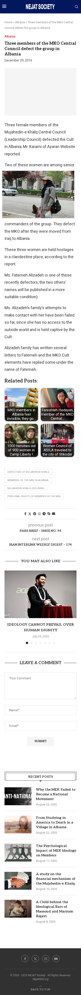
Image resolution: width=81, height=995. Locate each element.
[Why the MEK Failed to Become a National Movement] (18, 796)
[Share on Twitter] (29, 514)
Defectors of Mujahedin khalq (28, 472)
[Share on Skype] (48, 513)
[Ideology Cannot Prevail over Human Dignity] (40, 594)
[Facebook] (25, 958)
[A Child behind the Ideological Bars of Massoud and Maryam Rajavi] (18, 909)
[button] (8, 607)
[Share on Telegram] (44, 513)
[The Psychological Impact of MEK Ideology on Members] (18, 853)
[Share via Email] (53, 513)
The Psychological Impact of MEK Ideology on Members (56, 850)
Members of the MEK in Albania (27, 480)
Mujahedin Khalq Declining (25, 488)
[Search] (76, 7)
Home (8, 22)
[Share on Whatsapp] (39, 513)
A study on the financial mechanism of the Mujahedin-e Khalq (55, 878)
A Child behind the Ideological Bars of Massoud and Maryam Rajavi (54, 909)
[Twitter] (35, 958)
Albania (20, 22)
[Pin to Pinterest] (34, 513)
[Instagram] (45, 958)
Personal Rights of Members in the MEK (34, 496)
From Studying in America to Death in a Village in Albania (54, 822)
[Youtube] (56, 958)
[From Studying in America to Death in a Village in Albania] (18, 824)
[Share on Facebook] (25, 513)
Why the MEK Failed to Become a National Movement (55, 794)
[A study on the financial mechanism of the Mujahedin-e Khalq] (18, 881)
